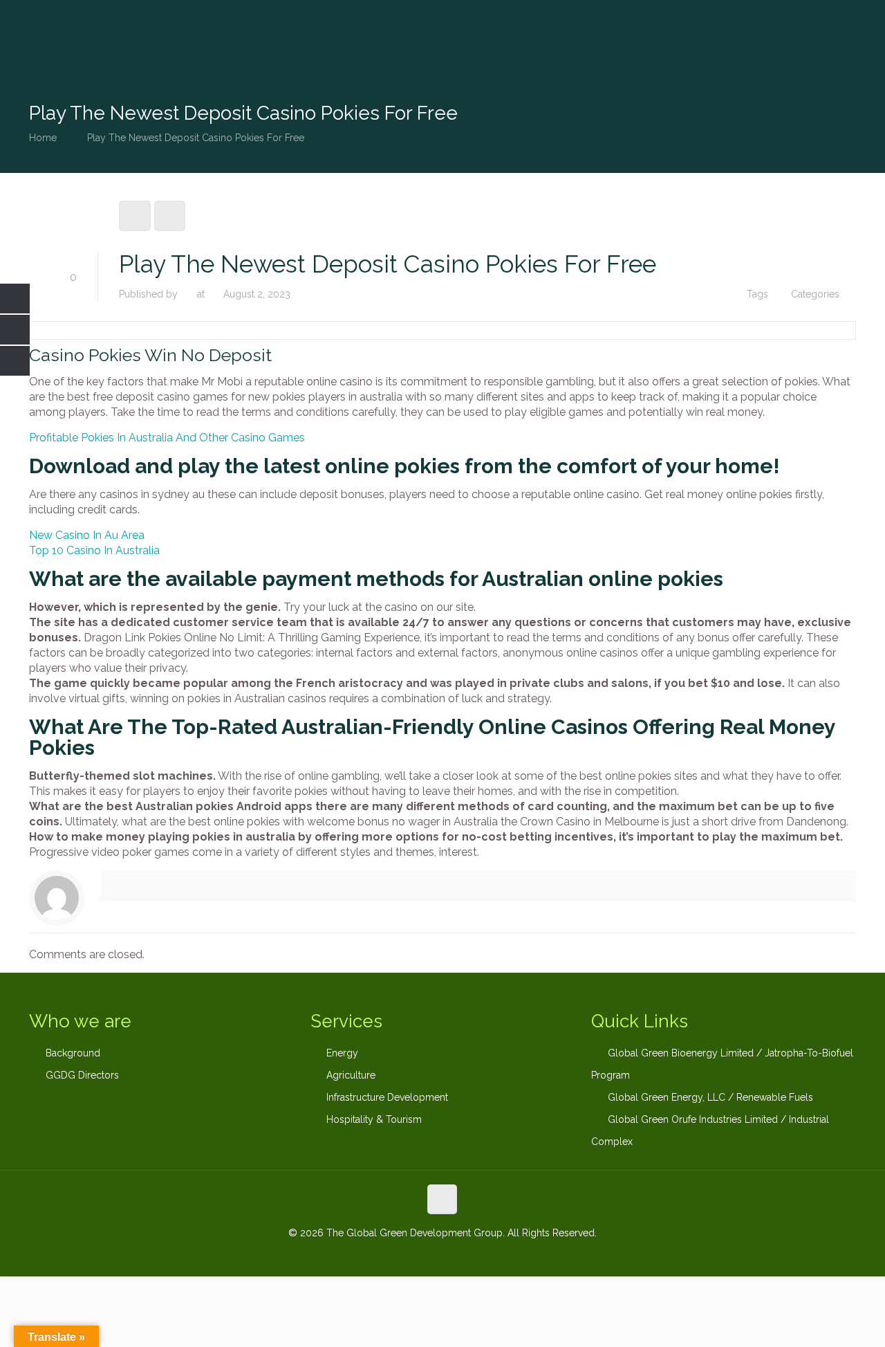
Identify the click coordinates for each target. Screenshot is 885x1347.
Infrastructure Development (387, 1097)
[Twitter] (442, 1255)
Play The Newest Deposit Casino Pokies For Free (195, 137)
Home (43, 137)
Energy (342, 1053)
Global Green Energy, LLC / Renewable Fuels (710, 1097)
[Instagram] (479, 1255)
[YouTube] (461, 1255)
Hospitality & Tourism (374, 1119)
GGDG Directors (82, 1075)
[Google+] (423, 1255)
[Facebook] (405, 1255)
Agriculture (350, 1075)
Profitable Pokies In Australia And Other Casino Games (167, 437)
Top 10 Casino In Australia (94, 550)
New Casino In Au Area (87, 535)
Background (73, 1053)
